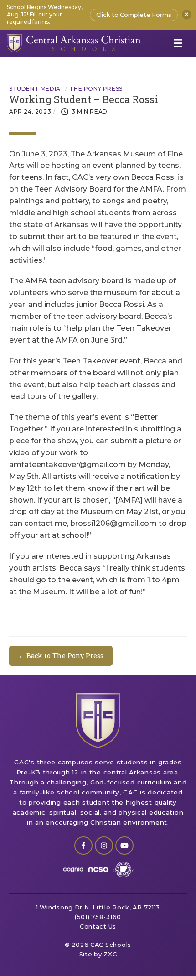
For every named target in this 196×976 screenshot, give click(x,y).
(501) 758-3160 (98, 917)
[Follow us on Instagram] (104, 845)
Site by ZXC (98, 954)
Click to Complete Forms (133, 14)
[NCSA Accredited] (98, 869)
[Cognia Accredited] (73, 869)
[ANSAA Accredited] (123, 869)
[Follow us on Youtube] (124, 845)
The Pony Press (95, 89)
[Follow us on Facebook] (83, 845)
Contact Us (98, 926)
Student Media (35, 89)
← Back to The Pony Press (60, 655)
